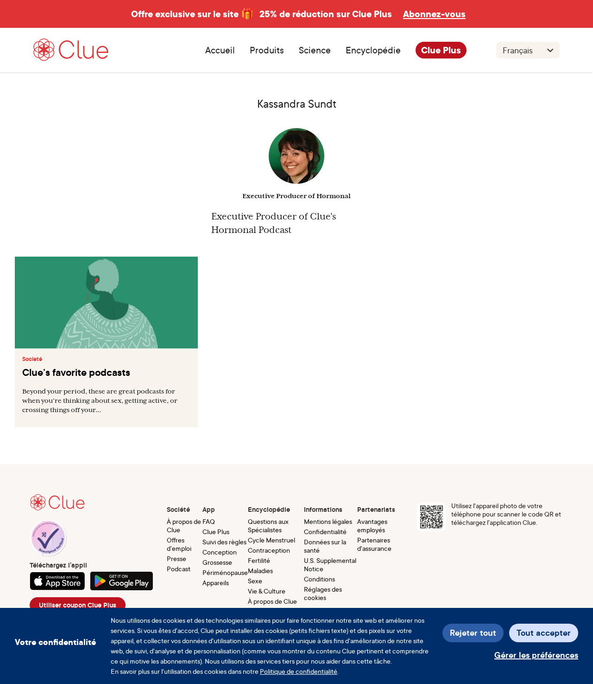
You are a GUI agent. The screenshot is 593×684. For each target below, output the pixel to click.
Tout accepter (544, 633)
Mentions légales (328, 521)
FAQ (208, 521)
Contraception (269, 550)
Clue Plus (441, 50)
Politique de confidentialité (298, 671)
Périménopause (225, 572)
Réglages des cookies (323, 593)
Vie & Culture (266, 591)
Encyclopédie (373, 50)
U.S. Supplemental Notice (330, 564)
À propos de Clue (184, 525)
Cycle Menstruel (271, 540)
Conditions (319, 578)
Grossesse (217, 562)
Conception (219, 552)
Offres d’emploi (179, 544)
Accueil (220, 50)
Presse (176, 558)
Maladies (260, 570)
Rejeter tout (473, 633)
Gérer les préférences (536, 655)
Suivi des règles (224, 541)
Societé (32, 359)
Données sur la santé (325, 546)
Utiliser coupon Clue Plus (77, 605)
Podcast (178, 568)
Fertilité (259, 560)
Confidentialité (325, 531)
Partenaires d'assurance (374, 544)
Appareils (215, 582)
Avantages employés (372, 525)
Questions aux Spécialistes (268, 525)
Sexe (255, 580)
